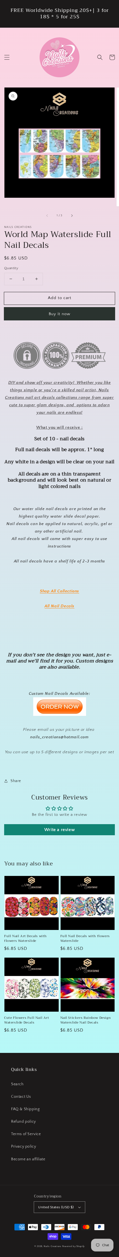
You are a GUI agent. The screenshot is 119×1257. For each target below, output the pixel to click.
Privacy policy (23, 1146)
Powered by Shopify (73, 1246)
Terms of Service (26, 1134)
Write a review (59, 829)
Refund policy (23, 1121)
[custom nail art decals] (59, 714)
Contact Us (21, 1096)
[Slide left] (47, 215)
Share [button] (16, 781)
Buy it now (59, 314)
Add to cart (59, 297)
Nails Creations (52, 1246)
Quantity (11, 268)
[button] (7, 57)
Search (17, 1084)
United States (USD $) (56, 1207)
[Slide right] (72, 215)
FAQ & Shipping (25, 1109)
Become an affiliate (28, 1159)
